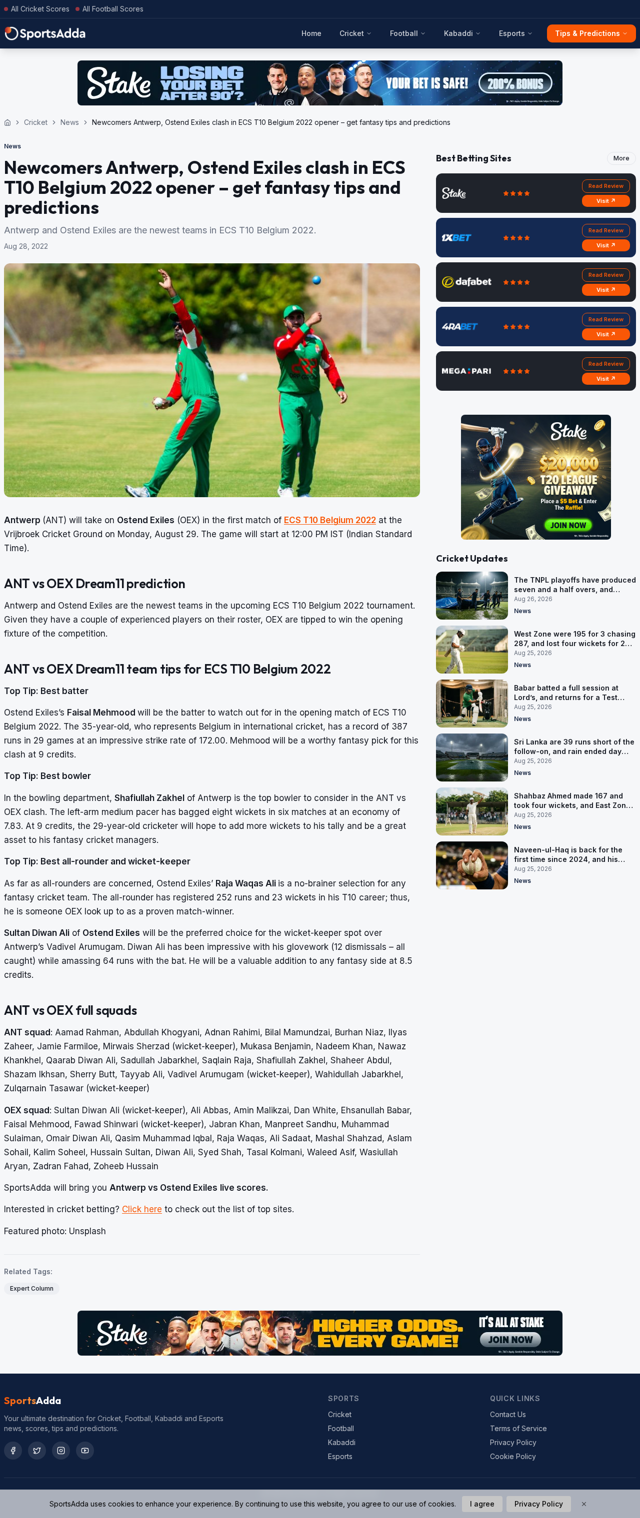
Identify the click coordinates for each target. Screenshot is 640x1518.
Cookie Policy (513, 1456)
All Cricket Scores (40, 8)
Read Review (606, 185)
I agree (482, 1504)
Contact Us (508, 1414)
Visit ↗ (606, 200)
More (622, 158)
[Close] (584, 1504)
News (69, 122)
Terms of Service (518, 1428)
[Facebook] (13, 1451)
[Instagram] (61, 1451)
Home (312, 33)
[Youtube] (85, 1451)
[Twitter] (37, 1451)
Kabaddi (458, 33)
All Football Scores (113, 8)
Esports (512, 33)
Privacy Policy (513, 1442)
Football (404, 33)
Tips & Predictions (587, 33)
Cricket (352, 33)
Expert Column (32, 1288)
